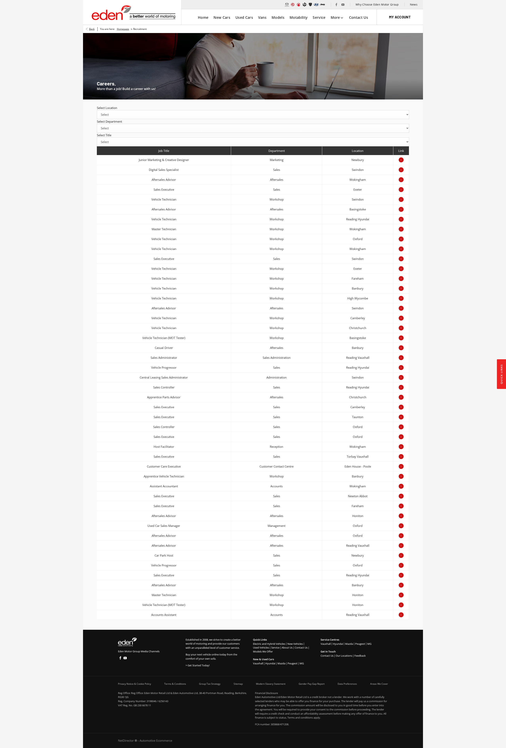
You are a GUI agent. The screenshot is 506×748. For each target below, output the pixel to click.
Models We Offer (263, 651)
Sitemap (238, 684)
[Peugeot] (310, 4)
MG (302, 663)
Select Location (107, 108)
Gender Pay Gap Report (312, 684)
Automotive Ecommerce (156, 740)
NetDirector (126, 740)
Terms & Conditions (175, 684)
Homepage (123, 29)
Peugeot (292, 663)
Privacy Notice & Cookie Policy (134, 684)
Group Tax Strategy (209, 684)
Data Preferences (347, 684)
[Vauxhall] (299, 4)
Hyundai (270, 663)
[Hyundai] (316, 4)
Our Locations (344, 655)
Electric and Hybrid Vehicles (269, 644)
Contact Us (301, 647)
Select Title (104, 135)
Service (275, 647)
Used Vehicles (261, 647)
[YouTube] (343, 4)
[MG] (293, 4)
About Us (287, 647)
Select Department (109, 121)
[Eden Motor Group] (133, 12)
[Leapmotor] (305, 4)
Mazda (281, 663)
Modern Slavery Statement (270, 684)
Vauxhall (258, 663)
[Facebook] (336, 4)
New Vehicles (295, 644)
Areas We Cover (379, 684)
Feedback (360, 655)
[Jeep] (322, 4)
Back (91, 29)
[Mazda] (287, 4)
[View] (401, 159)
